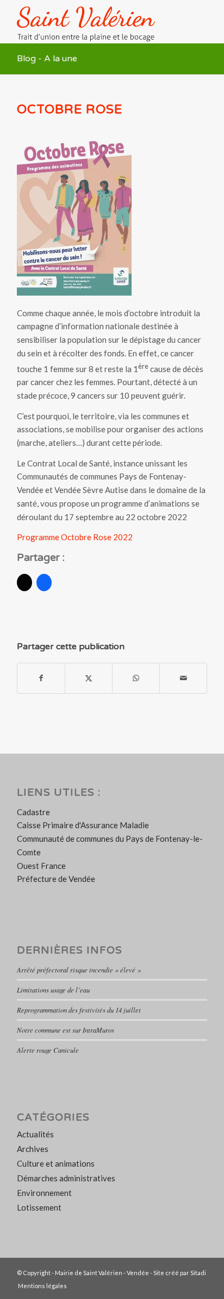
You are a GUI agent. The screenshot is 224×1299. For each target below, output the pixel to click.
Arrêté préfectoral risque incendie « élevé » (79, 969)
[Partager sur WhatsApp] (136, 678)
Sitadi (198, 1272)
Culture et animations (56, 1163)
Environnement (44, 1193)
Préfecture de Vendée (56, 879)
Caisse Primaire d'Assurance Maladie (83, 825)
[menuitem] (40, 1286)
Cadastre (33, 812)
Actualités (35, 1134)
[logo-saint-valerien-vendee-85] (93, 21)
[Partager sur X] (88, 678)
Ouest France (41, 866)
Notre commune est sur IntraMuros (65, 1029)
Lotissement (39, 1207)
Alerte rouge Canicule (48, 1049)
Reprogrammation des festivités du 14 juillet (79, 1009)
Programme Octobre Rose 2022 (75, 537)
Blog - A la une (47, 58)
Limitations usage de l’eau (53, 989)
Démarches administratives (66, 1178)
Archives (32, 1149)
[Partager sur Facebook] (41, 678)
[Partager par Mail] (183, 678)
